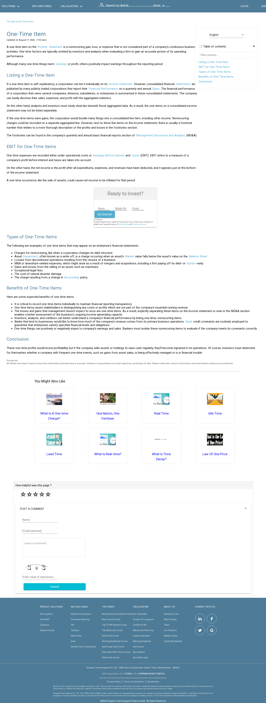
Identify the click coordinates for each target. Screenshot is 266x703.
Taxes (135, 155)
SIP (72, 624)
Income (42, 47)
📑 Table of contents (212, 46)
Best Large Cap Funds (113, 646)
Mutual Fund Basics (81, 614)
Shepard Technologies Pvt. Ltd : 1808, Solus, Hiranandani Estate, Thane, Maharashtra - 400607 (133, 667)
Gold (73, 641)
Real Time (161, 413)
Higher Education (141, 635)
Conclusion (205, 81)
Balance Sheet (198, 256)
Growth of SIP (140, 624)
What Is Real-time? (107, 454)
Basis (155, 88)
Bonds (191, 263)
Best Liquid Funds (111, 619)
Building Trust (171, 614)
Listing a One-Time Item (213, 62)
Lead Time (54, 454)
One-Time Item (26, 21)
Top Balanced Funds (112, 630)
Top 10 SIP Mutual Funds (114, 624)
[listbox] (226, 35)
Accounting (71, 277)
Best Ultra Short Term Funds (116, 652)
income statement (120, 84)
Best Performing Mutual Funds (117, 614)
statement (55, 47)
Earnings (61, 64)
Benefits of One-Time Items (215, 76)
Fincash (11, 21)
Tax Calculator (140, 614)
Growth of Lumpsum (143, 619)
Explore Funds (47, 630)
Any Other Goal (140, 657)
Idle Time (215, 413)
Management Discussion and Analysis (160, 135)
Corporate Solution (173, 641)
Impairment (30, 256)
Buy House (138, 646)
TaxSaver (44, 624)
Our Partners (170, 630)
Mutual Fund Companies (83, 646)
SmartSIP (44, 619)
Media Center (170, 635)
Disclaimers (153, 681)
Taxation (75, 630)
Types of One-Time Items (214, 71)
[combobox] (123, 6)
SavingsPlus (46, 614)
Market (129, 256)
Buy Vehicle (139, 652)
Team (167, 624)
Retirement (76, 635)
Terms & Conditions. (139, 224)
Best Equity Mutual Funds (115, 641)
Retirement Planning (143, 630)
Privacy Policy (123, 224)
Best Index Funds (111, 657)
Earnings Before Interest (108, 155)
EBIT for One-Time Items (214, 66)
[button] (133, 509)
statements (183, 84)
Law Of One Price (215, 454)
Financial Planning (80, 619)
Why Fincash (170, 619)
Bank (189, 321)
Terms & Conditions (134, 681)
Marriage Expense (142, 641)
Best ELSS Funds (110, 635)
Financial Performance (103, 88)
